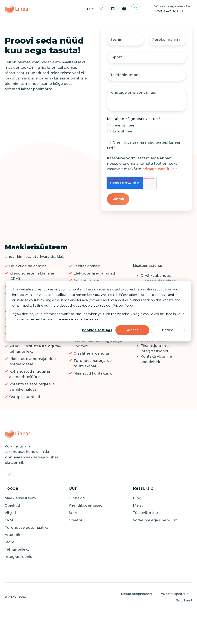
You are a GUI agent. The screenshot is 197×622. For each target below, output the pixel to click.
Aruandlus (14, 535)
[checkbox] (146, 128)
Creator (76, 520)
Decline (168, 330)
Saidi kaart (184, 600)
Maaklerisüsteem (20, 498)
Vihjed (10, 513)
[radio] (146, 125)
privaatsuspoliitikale (160, 169)
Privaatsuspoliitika (174, 594)
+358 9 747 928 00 (168, 11)
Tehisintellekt (17, 549)
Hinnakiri (77, 498)
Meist (138, 505)
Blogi (137, 498)
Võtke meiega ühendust (155, 520)
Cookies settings (97, 330)
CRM (9, 520)
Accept (132, 330)
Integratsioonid (18, 557)
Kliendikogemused (86, 505)
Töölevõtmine (145, 513)
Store (9, 542)
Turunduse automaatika (27, 527)
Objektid (12, 505)
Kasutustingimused (136, 594)
